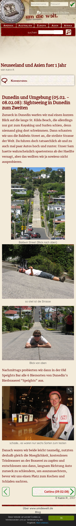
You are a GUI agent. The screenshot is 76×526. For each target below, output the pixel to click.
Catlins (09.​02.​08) (56, 491)
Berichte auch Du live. (56, 12)
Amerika (8, 25)
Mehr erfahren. (42, 523)
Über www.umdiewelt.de (38, 508)
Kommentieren (19, 81)
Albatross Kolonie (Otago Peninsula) (5, 491)
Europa (41, 25)
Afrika (68, 25)
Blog (38, 512)
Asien (55, 25)
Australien (25, 25)
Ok (61, 518)
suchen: (32, 32)
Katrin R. (10, 69)
